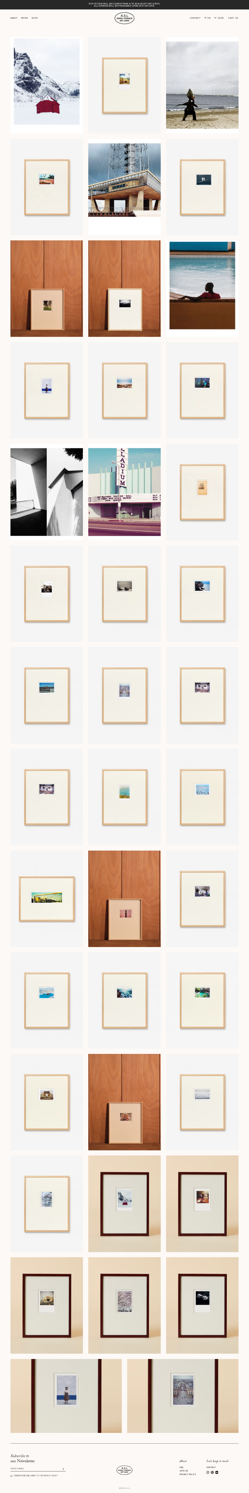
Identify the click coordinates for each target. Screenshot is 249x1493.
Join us (183, 1471)
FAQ (181, 1468)
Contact (211, 1468)
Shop (35, 18)
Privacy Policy (187, 1475)
